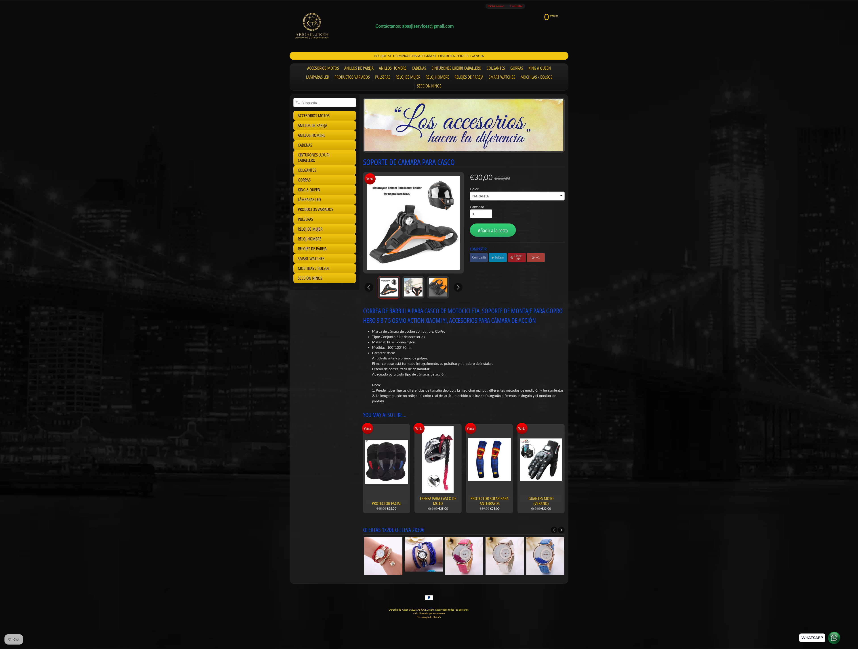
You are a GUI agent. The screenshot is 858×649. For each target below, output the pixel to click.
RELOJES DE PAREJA (468, 77)
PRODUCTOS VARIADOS (352, 77)
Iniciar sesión (496, 6)
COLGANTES (496, 68)
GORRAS (516, 68)
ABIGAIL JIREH (425, 609)
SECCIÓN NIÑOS (429, 86)
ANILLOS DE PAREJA (359, 68)
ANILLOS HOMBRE (392, 68)
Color (474, 189)
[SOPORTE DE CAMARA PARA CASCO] (389, 287)
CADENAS (419, 68)
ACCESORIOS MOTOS (323, 68)
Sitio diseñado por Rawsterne (429, 613)
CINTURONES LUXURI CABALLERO (456, 68)
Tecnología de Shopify (429, 617)
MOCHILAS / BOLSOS (536, 77)
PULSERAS (382, 77)
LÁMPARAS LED (317, 77)
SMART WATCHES (502, 77)
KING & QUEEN (539, 68)
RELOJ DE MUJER (408, 77)
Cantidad (477, 207)
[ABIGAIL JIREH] (312, 26)
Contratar (516, 6)
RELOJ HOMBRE (437, 77)
